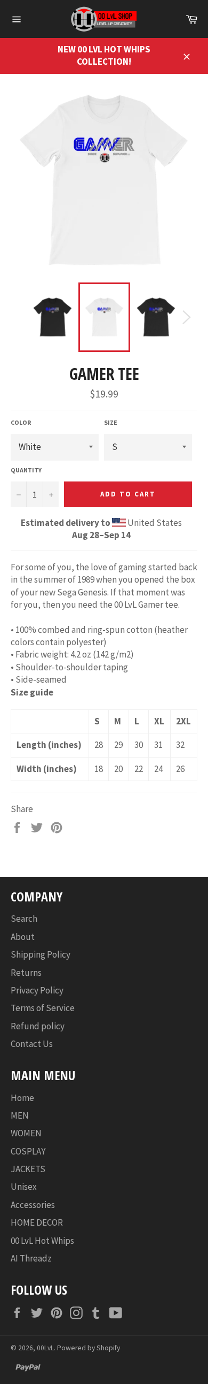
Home (22, 1098)
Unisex (24, 1186)
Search (24, 918)
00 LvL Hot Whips (42, 1241)
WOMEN (26, 1133)
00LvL (45, 1347)
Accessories (33, 1205)
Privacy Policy (37, 990)
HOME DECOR (37, 1222)
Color (21, 422)
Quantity (26, 470)
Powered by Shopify (88, 1347)
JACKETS (28, 1169)
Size (110, 422)
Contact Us (32, 1044)
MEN (20, 1115)
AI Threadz (31, 1258)
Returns (26, 972)
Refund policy (38, 1026)
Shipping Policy (40, 954)
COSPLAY (28, 1151)
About (23, 937)
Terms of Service (43, 1008)
